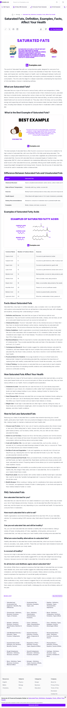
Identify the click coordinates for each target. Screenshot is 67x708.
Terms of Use (55, 688)
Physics (21, 682)
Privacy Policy (55, 685)
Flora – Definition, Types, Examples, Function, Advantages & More (54, 624)
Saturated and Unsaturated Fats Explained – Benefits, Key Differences (14, 605)
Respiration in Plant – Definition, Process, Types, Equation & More (33, 644)
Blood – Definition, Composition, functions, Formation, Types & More (54, 614)
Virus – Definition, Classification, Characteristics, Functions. (32, 615)
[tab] (5, 7)
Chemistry (5, 688)
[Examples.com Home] (4, 2)
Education (38, 688)
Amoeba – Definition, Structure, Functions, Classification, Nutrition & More (14, 625)
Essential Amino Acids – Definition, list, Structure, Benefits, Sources (14, 644)
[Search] (56, 2)
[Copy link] (5, 29)
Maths (4, 685)
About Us (53, 682)
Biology (18, 14)
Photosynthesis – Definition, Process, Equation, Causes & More (54, 644)
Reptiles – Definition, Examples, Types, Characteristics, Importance (53, 605)
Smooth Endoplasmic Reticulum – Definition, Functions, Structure (33, 653)
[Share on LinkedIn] (17, 29)
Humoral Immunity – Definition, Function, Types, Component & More (33, 635)
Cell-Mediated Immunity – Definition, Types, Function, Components (14, 634)
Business (37, 685)
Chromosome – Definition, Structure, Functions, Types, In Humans (14, 614)
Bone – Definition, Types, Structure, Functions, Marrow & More (14, 663)
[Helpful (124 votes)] (41, 29)
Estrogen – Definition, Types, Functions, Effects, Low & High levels (34, 663)
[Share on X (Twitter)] (9, 29)
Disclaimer (54, 691)
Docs (20, 688)
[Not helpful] (46, 29)
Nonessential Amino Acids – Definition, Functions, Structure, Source (53, 635)
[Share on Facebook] (13, 29)
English (5, 682)
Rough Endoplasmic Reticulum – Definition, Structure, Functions (13, 653)
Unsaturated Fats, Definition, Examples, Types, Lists (33, 604)
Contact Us (54, 694)
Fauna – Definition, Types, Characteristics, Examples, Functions (33, 624)
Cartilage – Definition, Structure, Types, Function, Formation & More (53, 654)
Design (37, 682)
